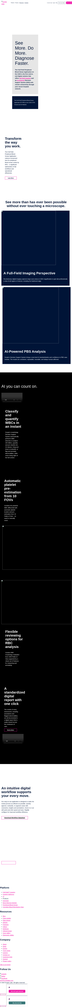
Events (5, 948)
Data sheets (6, 920)
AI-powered (21, 80)
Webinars (6, 929)
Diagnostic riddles (8, 935)
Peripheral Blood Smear (10, 905)
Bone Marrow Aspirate (10, 903)
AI (3, 896)
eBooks (5, 922)
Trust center (6, 950)
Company (26, 2)
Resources (21, 2)
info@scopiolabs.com (6, 980)
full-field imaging (25, 78)
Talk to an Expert (5, 964)
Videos (5, 926)
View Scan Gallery (61, 2)
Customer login (49, 2)
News (4, 946)
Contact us (6, 955)
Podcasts (6, 924)
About (4, 944)
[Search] (56, 2)
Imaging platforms (8, 894)
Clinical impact (7, 931)
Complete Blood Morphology (13, 907)
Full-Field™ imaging (9, 892)
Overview (6, 900)
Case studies (7, 918)
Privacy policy (7, 961)
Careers (5, 952)
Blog (4, 916)
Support (54, 2)
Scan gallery (6, 933)
